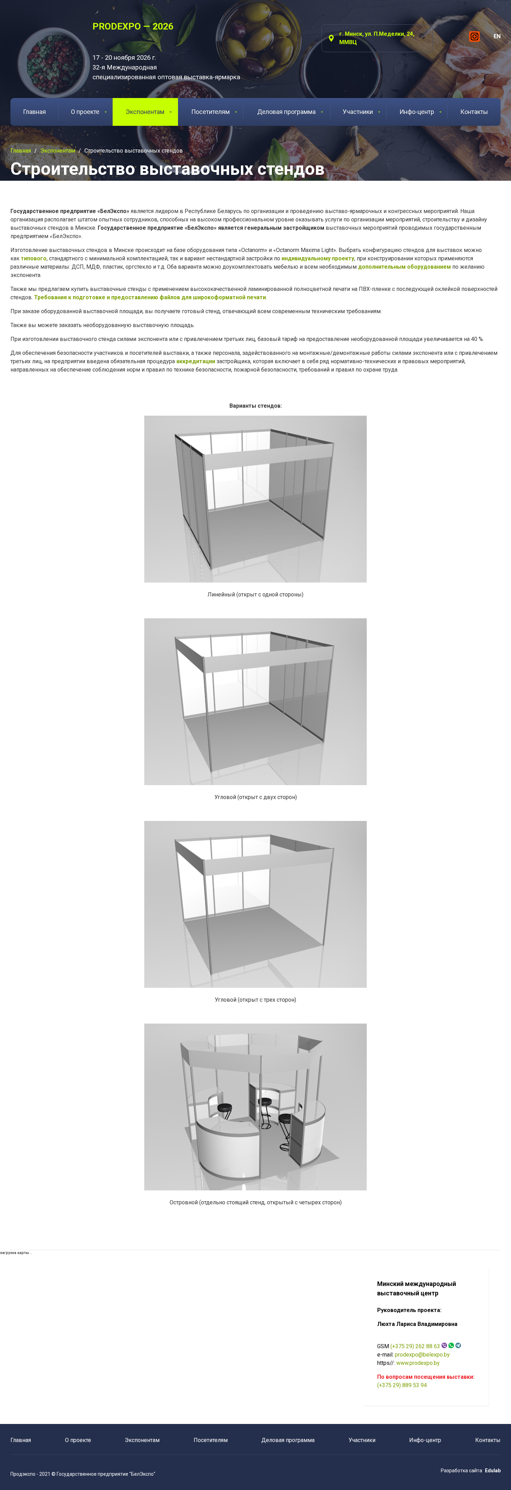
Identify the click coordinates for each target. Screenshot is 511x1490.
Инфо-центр (416, 111)
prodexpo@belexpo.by (422, 1354)
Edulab (493, 1470)
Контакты (474, 111)
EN (497, 36)
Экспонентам (145, 111)
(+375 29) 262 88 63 (415, 1346)
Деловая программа (286, 111)
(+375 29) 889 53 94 (402, 1385)
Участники (358, 111)
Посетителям (210, 111)
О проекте (85, 111)
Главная (34, 111)
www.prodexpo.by (418, 1363)
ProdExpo (42, 39)
